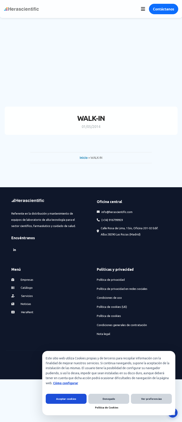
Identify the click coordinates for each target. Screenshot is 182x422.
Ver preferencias (151, 399)
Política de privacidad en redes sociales (122, 288)
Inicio (84, 157)
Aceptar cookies (66, 399)
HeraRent (26, 312)
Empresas (26, 279)
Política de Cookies (106, 407)
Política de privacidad (111, 279)
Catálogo (26, 287)
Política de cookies (109, 315)
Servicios (26, 295)
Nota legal (103, 333)
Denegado (109, 399)
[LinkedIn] (14, 250)
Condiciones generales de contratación (122, 324)
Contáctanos (163, 9)
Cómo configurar (65, 383)
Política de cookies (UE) (112, 306)
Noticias (25, 303)
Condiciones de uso (109, 297)
